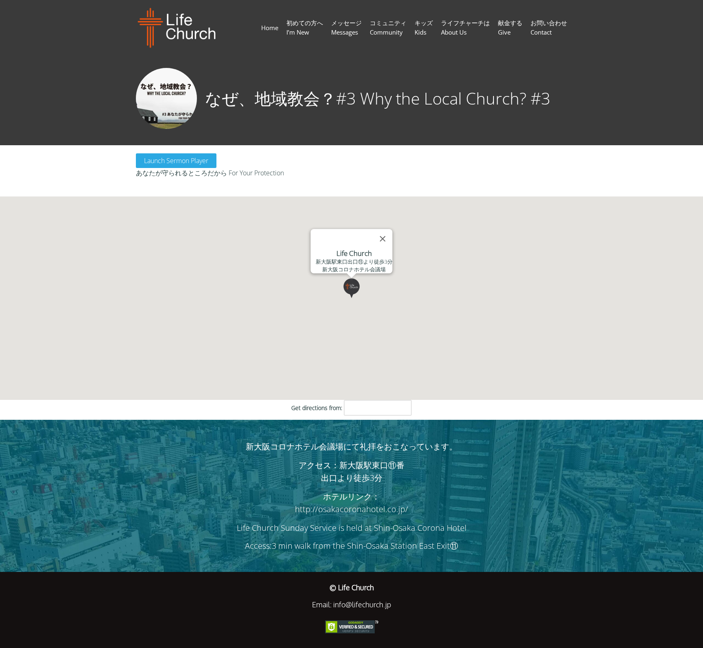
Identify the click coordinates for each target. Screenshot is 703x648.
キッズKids (424, 27)
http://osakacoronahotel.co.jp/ (351, 509)
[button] (361, 298)
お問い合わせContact (549, 27)
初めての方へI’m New (304, 27)
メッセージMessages (346, 27)
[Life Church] (180, 28)
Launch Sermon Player (176, 160)
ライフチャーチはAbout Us (465, 27)
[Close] (383, 239)
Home (269, 28)
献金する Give (510, 27)
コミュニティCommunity (388, 27)
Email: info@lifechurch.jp (351, 604)
